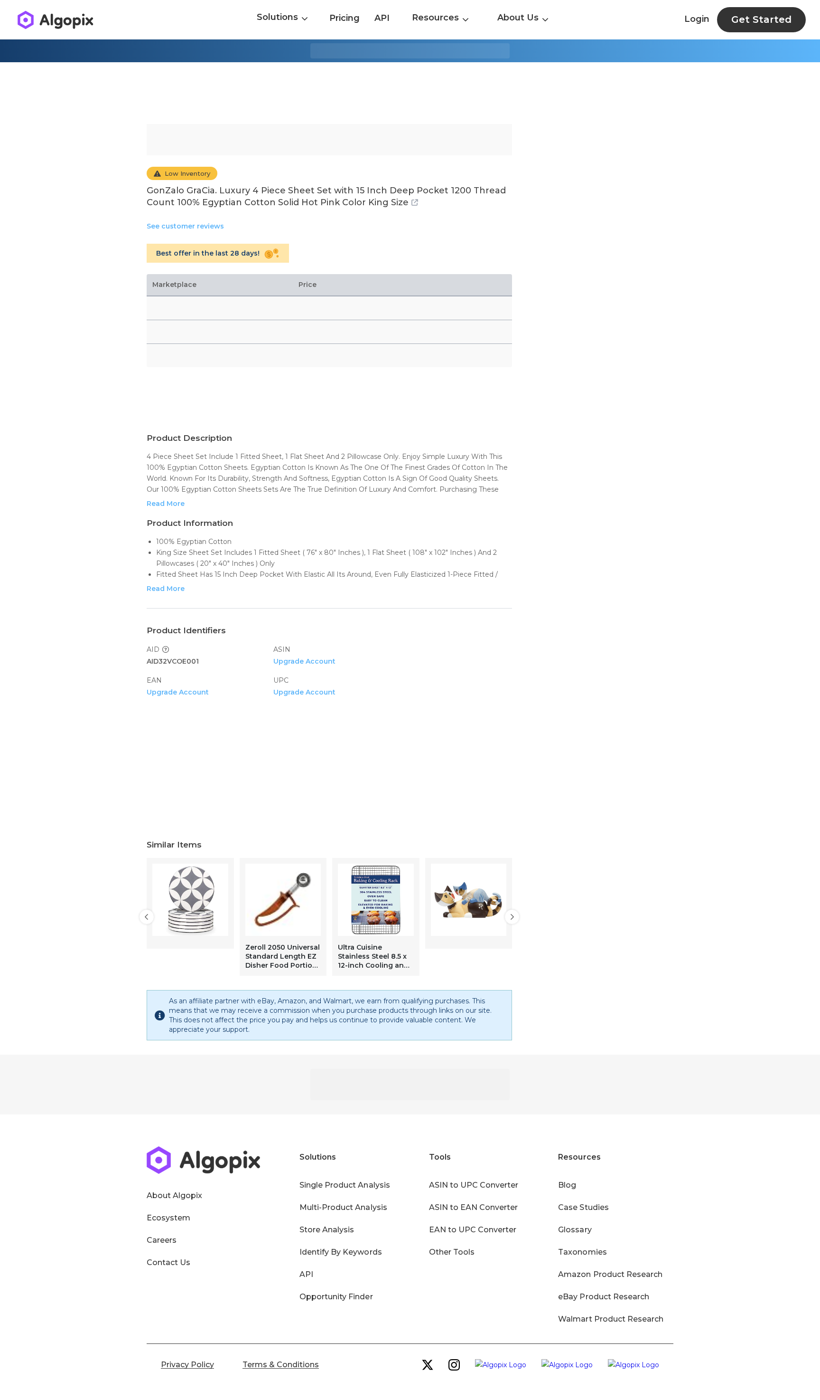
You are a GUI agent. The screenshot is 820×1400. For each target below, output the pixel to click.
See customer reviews (185, 226)
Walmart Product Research (610, 1319)
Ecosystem (168, 1217)
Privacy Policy (187, 1364)
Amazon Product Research (610, 1274)
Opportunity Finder (336, 1296)
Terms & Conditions (280, 1364)
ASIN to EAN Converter (473, 1207)
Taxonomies (582, 1252)
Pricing (344, 18)
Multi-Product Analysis (343, 1207)
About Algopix (174, 1195)
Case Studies (583, 1207)
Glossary (574, 1229)
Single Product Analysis (344, 1185)
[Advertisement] (410, 93)
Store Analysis (326, 1229)
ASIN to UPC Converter (474, 1185)
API (382, 18)
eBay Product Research (603, 1296)
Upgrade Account (304, 661)
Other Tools (452, 1252)
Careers (162, 1240)
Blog (567, 1185)
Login (696, 19)
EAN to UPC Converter (473, 1229)
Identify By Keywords (340, 1252)
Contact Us (168, 1262)
